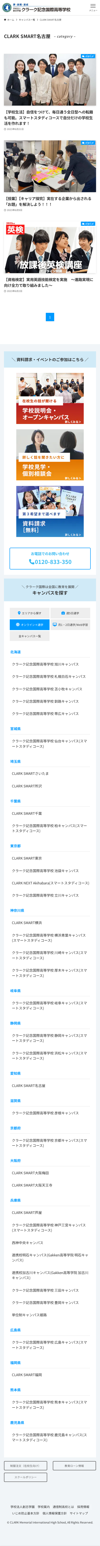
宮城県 (15, 728)
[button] (93, 7)
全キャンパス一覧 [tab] (30, 636)
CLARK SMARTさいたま (30, 773)
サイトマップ (79, 1513)
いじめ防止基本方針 (25, 1513)
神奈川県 (17, 910)
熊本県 (15, 1389)
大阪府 (15, 1160)
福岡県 (15, 1362)
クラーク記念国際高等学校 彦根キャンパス (45, 1112)
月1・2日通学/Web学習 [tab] (73, 625)
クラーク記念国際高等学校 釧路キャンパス (45, 701)
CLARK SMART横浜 (27, 922)
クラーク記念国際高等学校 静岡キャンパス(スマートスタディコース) (49, 1038)
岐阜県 (15, 990)
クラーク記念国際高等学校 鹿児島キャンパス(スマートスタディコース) (49, 1437)
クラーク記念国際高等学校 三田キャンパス (45, 1290)
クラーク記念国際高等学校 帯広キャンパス (45, 713)
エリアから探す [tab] (31, 613)
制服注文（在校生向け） (25, 1466)
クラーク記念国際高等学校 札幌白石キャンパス (49, 676)
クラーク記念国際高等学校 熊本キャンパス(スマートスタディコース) (49, 1405)
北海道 (15, 651)
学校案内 (44, 1506)
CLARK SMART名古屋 (28, 1085)
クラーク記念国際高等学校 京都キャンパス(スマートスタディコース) (49, 1143)
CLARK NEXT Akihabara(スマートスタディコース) (50, 882)
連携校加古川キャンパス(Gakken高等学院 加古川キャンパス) (50, 1275)
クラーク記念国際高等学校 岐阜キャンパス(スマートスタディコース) (49, 1005)
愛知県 (15, 1073)
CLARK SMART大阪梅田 (30, 1172)
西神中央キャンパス (27, 1242)
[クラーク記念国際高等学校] (36, 7)
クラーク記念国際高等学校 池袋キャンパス (45, 870)
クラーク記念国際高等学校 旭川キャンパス (45, 664)
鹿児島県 (17, 1422)
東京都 (15, 845)
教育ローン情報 (74, 1466)
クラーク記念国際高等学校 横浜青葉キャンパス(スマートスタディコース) (49, 938)
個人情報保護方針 (55, 1513)
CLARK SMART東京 (27, 858)
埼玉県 (15, 761)
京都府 (15, 1128)
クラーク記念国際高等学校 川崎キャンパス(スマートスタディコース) (49, 955)
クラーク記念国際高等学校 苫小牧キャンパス (47, 688)
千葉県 (15, 801)
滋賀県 (15, 1100)
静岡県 (15, 1023)
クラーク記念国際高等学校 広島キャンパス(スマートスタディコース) (49, 1345)
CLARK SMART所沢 (27, 785)
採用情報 (83, 1506)
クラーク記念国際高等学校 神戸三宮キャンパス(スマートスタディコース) (49, 1228)
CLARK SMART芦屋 (27, 1212)
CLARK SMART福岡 (27, 1374)
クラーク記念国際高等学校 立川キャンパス (45, 895)
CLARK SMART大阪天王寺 (32, 1185)
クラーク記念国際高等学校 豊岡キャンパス (45, 1302)
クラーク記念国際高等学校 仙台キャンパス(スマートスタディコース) (49, 743)
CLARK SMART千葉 (27, 813)
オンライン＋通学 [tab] (32, 625)
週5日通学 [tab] (72, 613)
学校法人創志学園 (22, 1506)
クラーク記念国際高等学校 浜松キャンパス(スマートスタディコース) (49, 1056)
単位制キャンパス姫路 (29, 1314)
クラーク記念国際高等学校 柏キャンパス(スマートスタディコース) (49, 828)
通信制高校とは (63, 1506)
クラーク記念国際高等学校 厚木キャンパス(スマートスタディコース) (49, 973)
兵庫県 (15, 1200)
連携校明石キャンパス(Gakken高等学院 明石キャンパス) (50, 1257)
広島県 (15, 1329)
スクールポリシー (25, 1477)
